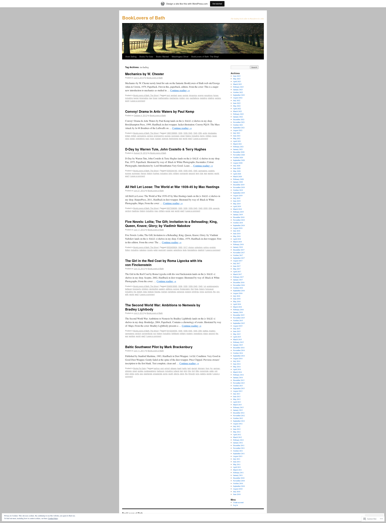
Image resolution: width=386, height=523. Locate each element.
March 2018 (237, 241)
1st (204, 286)
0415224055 (172, 330)
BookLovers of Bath (143, 17)
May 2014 (236, 366)
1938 (180, 286)
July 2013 (236, 393)
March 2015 (237, 339)
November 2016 (239, 285)
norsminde (204, 371)
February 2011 (238, 472)
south (170, 373)
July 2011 (236, 459)
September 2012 (239, 421)
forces (215, 95)
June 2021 (236, 135)
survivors (208, 291)
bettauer (128, 289)
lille (189, 371)
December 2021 (238, 119)
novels (150, 250)
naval (214, 135)
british (133, 135)
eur (154, 333)
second (192, 173)
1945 (195, 133)
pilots (132, 373)
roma (202, 291)
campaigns (141, 135)
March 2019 (237, 209)
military (208, 135)
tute (201, 173)
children (145, 289)
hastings (135, 211)
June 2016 (236, 298)
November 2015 (239, 317)
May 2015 (236, 334)
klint (185, 371)
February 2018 (238, 244)
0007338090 (172, 208)
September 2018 (239, 225)
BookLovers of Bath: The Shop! (205, 56)
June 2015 (236, 331)
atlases (173, 368)
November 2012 (239, 415)
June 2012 (236, 429)
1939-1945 (187, 133)
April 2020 (237, 173)
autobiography (212, 286)
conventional (147, 333)
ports (137, 373)
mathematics (163, 98)
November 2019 (239, 187)
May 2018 (236, 236)
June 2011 (236, 461)
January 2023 (238, 89)
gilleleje (128, 371)
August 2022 (237, 97)
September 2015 (239, 323)
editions (169, 289)
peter (155, 250)
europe (168, 135)
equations (208, 95)
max (156, 211)
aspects (216, 208)
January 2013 (238, 410)
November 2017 (239, 252)
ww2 (190, 138)
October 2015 (238, 320)
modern (189, 333)
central (185, 95)
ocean (132, 138)
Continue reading (180, 90)
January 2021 (238, 149)
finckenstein (185, 289)
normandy (184, 173)
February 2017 (238, 277)
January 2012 (238, 442)
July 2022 (236, 100)
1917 (185, 247)
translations (192, 250)
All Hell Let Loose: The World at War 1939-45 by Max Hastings (172, 186)
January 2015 (238, 345)
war (180, 138)
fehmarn (201, 368)
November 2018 (239, 220)
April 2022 (237, 108)
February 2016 (238, 309)
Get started (217, 4)
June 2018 (236, 233)
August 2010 (237, 489)
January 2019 (238, 214)
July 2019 (236, 198)
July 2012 (236, 426)
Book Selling (130, 56)
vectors (218, 98)
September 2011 (239, 453)
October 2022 (238, 92)
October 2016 (238, 288)
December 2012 (238, 412)
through (191, 373)
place (205, 333)
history (188, 135)
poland (188, 291)
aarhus (157, 368)
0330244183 (172, 170)
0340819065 (172, 286)
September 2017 (239, 258)
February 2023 (238, 87)
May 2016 (236, 301)
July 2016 (236, 296)
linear (155, 98)
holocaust (209, 289)
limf (193, 371)
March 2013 (237, 404)
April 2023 (237, 81)
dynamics (193, 95)
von (218, 291)
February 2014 (238, 374)
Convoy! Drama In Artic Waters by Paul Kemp (159, 111)
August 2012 (237, 423)
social (167, 211)
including (129, 98)
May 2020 (236, 171)
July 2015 (236, 328)
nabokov (142, 250)
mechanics (173, 98)
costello (211, 170)
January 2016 (238, 312)
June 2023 (236, 76)
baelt (179, 368)
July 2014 (236, 361)
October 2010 (238, 483)
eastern (162, 289)
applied (174, 95)
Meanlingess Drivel (180, 56)
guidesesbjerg (150, 371)
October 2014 (238, 353)
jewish (139, 291)
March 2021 (237, 144)
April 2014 (237, 369)
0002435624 (172, 247)
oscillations (194, 98)
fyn (211, 368)
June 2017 (236, 266)
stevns (176, 373)
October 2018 (238, 222)
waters (203, 373)
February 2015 (238, 342)
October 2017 (238, 255)
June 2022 (236, 103)
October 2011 (238, 451)
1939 (180, 133)
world (185, 138)
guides (140, 371)
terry (197, 173)
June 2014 (236, 364)
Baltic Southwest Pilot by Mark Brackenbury (159, 346)
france (143, 173)
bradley (212, 330)
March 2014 (237, 372)
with (126, 294)
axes (180, 95)
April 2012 (237, 434)
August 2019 (237, 195)
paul (147, 138)
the (214, 291)
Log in (235, 505)
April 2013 (237, 402)
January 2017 (238, 279)
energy (200, 95)
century (150, 135)
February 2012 (238, 440)
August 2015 (237, 326)
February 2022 (238, 114)
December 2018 (238, 217)
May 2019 (236, 203)
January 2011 (238, 475)
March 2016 (237, 307)
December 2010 (238, 478)
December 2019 (238, 184)
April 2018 (237, 239)
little (197, 371)
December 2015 (238, 315)
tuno (197, 373)
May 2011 (236, 464)
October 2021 (238, 125)
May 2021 (236, 138)
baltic (184, 368)
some (165, 373)
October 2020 (238, 157)
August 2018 (237, 228)
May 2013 (236, 399)
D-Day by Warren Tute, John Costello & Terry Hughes (165, 149)
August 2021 (237, 130)
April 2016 (237, 304)
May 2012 (236, 432)
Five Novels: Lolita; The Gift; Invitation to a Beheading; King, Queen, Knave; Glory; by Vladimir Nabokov (171, 223)
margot (164, 291)
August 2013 (237, 391)
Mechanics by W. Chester (144, 74)
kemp (202, 135)
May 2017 (236, 269)
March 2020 (237, 176)
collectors (198, 247)
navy (127, 138)
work (127, 100)
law (150, 98)
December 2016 (238, 282)
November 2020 (239, 154)
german (217, 368)
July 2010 (236, 491)
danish (194, 368)
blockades (212, 133)
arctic (205, 133)
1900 (180, 208)
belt (189, 368)
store (182, 373)
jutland (176, 371)
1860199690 (172, 133)
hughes (156, 173)
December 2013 (238, 380)
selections (178, 250)
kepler (136, 98)
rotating (211, 98)
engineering (159, 135)
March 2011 (237, 470)
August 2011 (237, 456)
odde (211, 371)
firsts (196, 289)
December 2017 (238, 250)
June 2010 (236, 494)
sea (141, 373)
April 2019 (237, 206)
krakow (150, 291)
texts (185, 250)
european (175, 135)
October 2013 (238, 385)
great (182, 135)
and (168, 95)
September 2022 (239, 95)
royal (152, 138)
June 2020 (236, 168)
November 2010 (239, 480)
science (165, 138)
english (213, 247)
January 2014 (238, 377)
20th (200, 133)
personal (180, 291)
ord (216, 371)
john (170, 173)
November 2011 (239, 448)
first (192, 289)
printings (195, 291)
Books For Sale (146, 56)
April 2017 (237, 271)
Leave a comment (137, 100)
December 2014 (238, 347)
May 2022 (236, 106)
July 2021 (236, 133)
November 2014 (239, 350)
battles (205, 330)
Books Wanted (162, 56)
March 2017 (237, 274)
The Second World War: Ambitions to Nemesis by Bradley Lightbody (162, 307)
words (209, 373)
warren (211, 173)
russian (158, 138)
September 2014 (239, 355)
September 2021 (239, 127)
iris (135, 291)
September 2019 (239, 192)
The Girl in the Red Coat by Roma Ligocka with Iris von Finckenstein (163, 262)
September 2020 (239, 160)
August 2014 (237, 358)
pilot (127, 373)
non (187, 98)
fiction (127, 250)
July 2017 (236, 263)
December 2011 (238, 445)
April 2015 (237, 336)
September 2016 (239, 290)
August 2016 (237, 293)
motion (182, 98)
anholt (167, 368)
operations (140, 138)
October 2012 (238, 418)
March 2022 (237, 111)
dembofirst (153, 289)
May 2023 (236, 78)
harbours (160, 371)
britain (127, 135)
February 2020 (238, 179)
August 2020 (237, 163)
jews (145, 291)
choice (191, 247)
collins (206, 247)
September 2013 (239, 388)
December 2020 (238, 152)
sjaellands (148, 373)
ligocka (157, 291)
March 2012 (237, 437)
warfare (132, 336)
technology (173, 138)
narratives (172, 291)
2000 (205, 208)
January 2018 (238, 247)
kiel (181, 371)
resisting (203, 98)
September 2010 (239, 486)
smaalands (157, 373)
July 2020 (236, 165)
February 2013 (238, 407)
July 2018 (236, 231)
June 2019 (236, 201)
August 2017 (237, 260)
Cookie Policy (53, 518)
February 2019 (238, 211)
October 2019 (238, 190)
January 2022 (238, 116)
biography (137, 289)
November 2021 (239, 122)
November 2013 (239, 383)
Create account (238, 502)
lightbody (175, 333)
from (207, 368)
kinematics (143, 98)
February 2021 (238, 146)
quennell (162, 250)
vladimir (201, 250)
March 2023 (237, 84)
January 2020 (238, 182)
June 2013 (236, 396)
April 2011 (237, 467)
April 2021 (237, 141)
